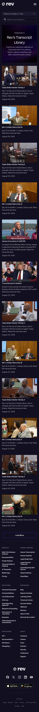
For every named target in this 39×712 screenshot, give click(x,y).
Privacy (22, 702)
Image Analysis (7, 561)
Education (5, 617)
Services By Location (27, 617)
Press (22, 643)
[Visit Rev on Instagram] (19, 677)
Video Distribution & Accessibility (9, 621)
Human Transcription (27, 552)
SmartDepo (24, 576)
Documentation (8, 639)
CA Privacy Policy (31, 702)
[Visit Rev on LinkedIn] (25, 677)
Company (23, 636)
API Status (6, 643)
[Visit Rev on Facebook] (7, 677)
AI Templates (6, 569)
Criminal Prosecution (9, 590)
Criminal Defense (8, 593)
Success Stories (26, 603)
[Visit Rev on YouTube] (31, 677)
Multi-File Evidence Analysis (8, 553)
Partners (23, 646)
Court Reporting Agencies (7, 604)
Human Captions (26, 555)
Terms (16, 702)
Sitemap (17, 706)
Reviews (23, 610)
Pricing (4, 576)
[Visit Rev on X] (13, 677)
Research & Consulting (9, 608)
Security (23, 649)
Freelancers (24, 653)
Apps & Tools (24, 614)
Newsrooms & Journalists (7, 613)
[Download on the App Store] (12, 686)
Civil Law (5, 600)
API (4, 636)
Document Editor (7, 557)
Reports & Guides (26, 593)
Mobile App (6, 573)
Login (22, 706)
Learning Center (25, 596)
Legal (4, 702)
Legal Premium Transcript (25, 563)
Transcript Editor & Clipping (8, 565)
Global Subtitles (25, 573)
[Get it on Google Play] (26, 686)
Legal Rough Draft (26, 559)
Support (23, 656)
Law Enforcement (8, 596)
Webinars (23, 607)
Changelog (6, 646)
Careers (23, 639)
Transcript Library (26, 600)
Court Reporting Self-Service (27, 568)
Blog (22, 590)
